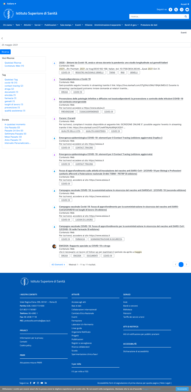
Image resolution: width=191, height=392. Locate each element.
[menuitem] (8, 24)
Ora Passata (12, 127)
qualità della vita (70, 131)
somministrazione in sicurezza (106, 239)
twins (112, 72)
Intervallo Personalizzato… (18, 143)
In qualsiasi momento (15, 124)
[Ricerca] (186, 16)
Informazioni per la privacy (31, 337)
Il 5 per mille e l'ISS (80, 371)
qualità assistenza (15, 110)
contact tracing (14, 85)
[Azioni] (4, 3)
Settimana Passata (15, 133)
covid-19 (11, 82)
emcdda (10, 95)
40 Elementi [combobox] (57, 264)
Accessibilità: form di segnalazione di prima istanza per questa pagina (128, 382)
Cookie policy (25, 345)
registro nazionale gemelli (89, 72)
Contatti (23, 341)
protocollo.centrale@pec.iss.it (37, 320)
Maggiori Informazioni (151, 389)
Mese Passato (13, 137)
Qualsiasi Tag (11, 79)
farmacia (10, 98)
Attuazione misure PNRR (31, 362)
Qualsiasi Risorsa (13, 62)
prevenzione (12, 107)
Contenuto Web (14, 66)
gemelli (10, 101)
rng (122, 72)
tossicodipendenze (89, 111)
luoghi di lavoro (14, 104)
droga (9, 89)
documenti (11, 92)
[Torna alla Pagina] (2, 38)
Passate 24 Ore (14, 130)
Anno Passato (13, 140)
